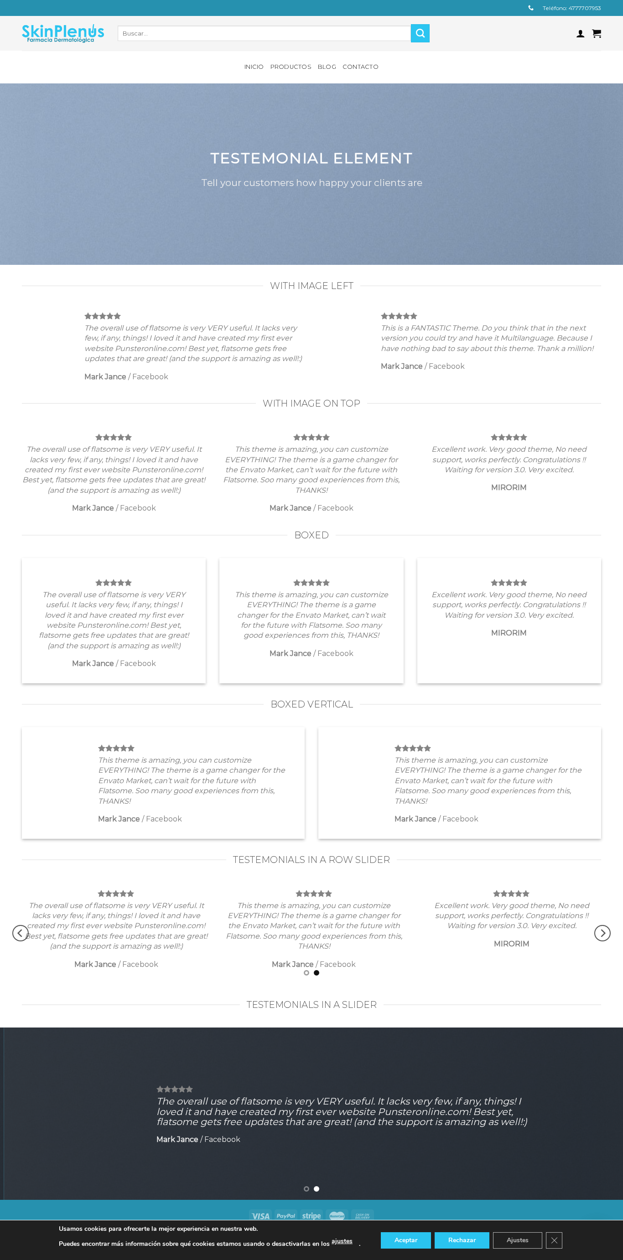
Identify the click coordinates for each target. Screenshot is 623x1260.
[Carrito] (596, 33)
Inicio (254, 66)
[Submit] (420, 33)
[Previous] (20, 933)
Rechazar (462, 1240)
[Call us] (531, 8)
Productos (291, 66)
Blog (327, 66)
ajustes (342, 1241)
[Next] (602, 933)
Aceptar (406, 1240)
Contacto (361, 66)
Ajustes (518, 1240)
